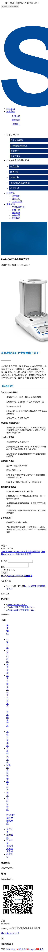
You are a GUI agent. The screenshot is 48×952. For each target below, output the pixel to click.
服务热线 (16, 213)
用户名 (4, 561)
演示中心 (16, 199)
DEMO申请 (17, 201)
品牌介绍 (14, 188)
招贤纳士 (16, 124)
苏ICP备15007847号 (10, 933)
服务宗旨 (16, 215)
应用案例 (16, 196)
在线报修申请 (18, 207)
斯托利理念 (7, 656)
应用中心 (10, 193)
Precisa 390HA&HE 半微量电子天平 (20, 551)
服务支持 (10, 204)
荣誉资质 (16, 120)
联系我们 (16, 218)
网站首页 (10, 109)
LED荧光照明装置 (18, 146)
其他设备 (14, 177)
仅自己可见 (9, 570)
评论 (3, 567)
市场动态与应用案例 (20, 183)
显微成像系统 (16, 140)
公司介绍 (16, 116)
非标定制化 (15, 156)
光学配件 (14, 151)
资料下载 (16, 210)
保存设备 (14, 166)
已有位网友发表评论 (16, 576)
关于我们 (10, 111)
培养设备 (14, 172)
